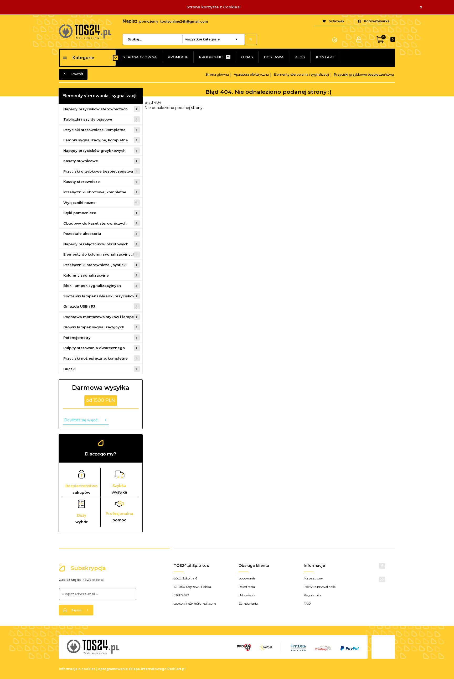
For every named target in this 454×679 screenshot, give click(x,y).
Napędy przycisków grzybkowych (94, 150)
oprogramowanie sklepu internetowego (132, 669)
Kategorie (83, 57)
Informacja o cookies (77, 669)
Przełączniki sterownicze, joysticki (95, 265)
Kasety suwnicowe (80, 161)
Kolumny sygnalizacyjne (86, 275)
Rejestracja (247, 587)
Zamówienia (248, 603)
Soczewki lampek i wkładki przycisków (99, 296)
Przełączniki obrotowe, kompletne (94, 192)
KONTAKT (325, 57)
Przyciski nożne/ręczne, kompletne (95, 358)
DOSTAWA (274, 57)
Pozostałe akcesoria (82, 233)
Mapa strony (313, 578)
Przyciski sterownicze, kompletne (94, 130)
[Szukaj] (251, 39)
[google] (382, 579)
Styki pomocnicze (79, 213)
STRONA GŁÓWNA (140, 57)
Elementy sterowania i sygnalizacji (99, 95)
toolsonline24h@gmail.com (184, 21)
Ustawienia (247, 595)
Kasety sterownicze (81, 181)
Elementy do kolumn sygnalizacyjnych (99, 254)
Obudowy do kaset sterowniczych (95, 223)
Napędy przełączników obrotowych (95, 244)
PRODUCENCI (211, 57)
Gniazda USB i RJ (79, 306)
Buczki (69, 369)
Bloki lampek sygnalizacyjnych (92, 285)
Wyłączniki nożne (79, 202)
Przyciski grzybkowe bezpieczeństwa (98, 171)
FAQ (307, 603)
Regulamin (312, 595)
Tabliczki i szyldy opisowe (87, 119)
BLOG (300, 57)
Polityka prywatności (320, 587)
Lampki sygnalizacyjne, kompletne (95, 140)
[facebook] (382, 566)
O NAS (247, 57)
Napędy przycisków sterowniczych (95, 109)
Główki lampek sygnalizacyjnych (93, 327)
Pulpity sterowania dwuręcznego (94, 348)
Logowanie (247, 578)
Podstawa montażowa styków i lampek (99, 317)
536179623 (181, 595)
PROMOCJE (178, 57)
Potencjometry (77, 337)
